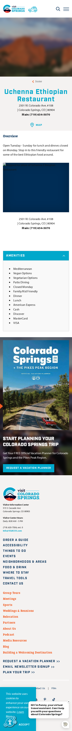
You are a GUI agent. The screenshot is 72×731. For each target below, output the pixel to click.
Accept (24, 724)
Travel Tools (15, 578)
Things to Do (14, 551)
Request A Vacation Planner (28, 468)
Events (9, 556)
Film (54, 688)
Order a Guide (16, 540)
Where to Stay (16, 573)
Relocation (10, 616)
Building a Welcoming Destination (27, 652)
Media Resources (15, 640)
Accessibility (15, 545)
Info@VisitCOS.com (12, 530)
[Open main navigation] (66, 9)
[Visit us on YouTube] (36, 699)
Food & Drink (15, 567)
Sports (7, 604)
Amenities (15, 256)
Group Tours (11, 592)
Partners (9, 622)
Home (38, 81)
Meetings (9, 598)
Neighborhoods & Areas (25, 562)
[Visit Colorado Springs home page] (14, 9)
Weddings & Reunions (18, 610)
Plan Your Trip (16, 672)
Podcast (8, 634)
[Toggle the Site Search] (58, 8)
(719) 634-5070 (40, 114)
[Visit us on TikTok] (53, 699)
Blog (6, 646)
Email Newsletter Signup (26, 667)
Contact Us (13, 584)
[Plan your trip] (32, 9)
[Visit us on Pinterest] (44, 699)
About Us (9, 628)
